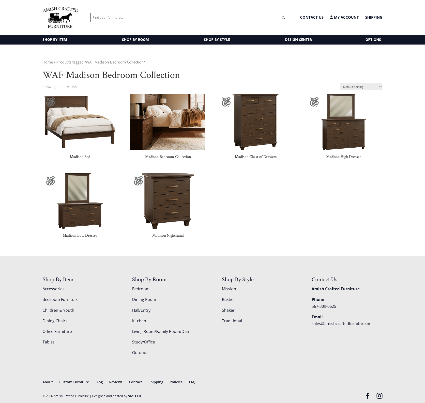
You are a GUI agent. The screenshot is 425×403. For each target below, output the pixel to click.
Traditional (232, 321)
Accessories (53, 289)
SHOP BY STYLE (217, 39)
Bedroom (141, 289)
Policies (176, 382)
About (48, 382)
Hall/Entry (141, 310)
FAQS (193, 382)
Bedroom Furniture (60, 299)
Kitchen (139, 321)
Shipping (373, 17)
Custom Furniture (74, 382)
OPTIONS (373, 39)
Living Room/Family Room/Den (160, 331)
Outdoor (140, 352)
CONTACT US (311, 17)
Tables (49, 342)
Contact (135, 382)
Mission (229, 289)
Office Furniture (57, 331)
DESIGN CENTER (298, 39)
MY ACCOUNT (346, 17)
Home (48, 62)
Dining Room (144, 299)
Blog (99, 382)
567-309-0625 (324, 306)
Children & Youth (58, 310)
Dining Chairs (55, 321)
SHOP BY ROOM (135, 39)
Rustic (227, 299)
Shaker (228, 310)
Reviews (115, 382)
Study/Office (143, 342)
